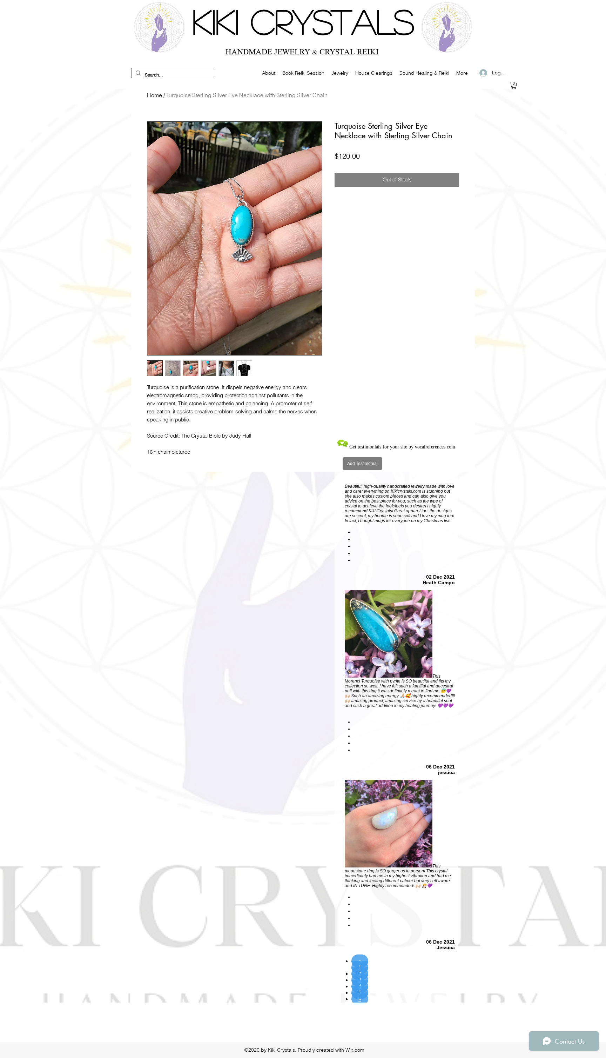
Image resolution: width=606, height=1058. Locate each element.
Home (154, 95)
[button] (514, 85)
